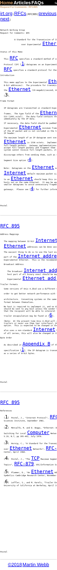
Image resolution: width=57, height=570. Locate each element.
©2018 (15, 564)
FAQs (37, 2)
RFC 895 (10, 226)
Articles (22, 2)
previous (47, 13)
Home (6, 2)
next (4, 19)
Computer (38, 432)
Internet (15, 173)
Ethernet (19, 89)
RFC (14, 58)
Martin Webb (36, 564)
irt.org (6, 13)
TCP (35, 458)
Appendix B (36, 344)
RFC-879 (24, 463)
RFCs (20, 13)
